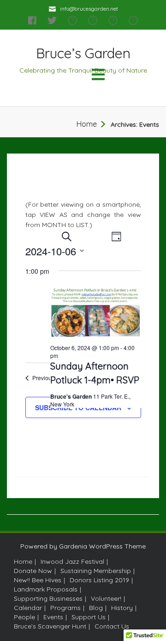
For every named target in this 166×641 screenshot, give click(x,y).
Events (53, 617)
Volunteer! (106, 598)
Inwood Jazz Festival (72, 561)
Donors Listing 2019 (99, 580)
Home (87, 124)
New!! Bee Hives (37, 580)
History (122, 608)
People (24, 617)
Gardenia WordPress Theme (102, 546)
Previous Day (49, 378)
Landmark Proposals (45, 589)
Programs (65, 608)
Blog (96, 608)
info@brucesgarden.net (89, 8)
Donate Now (33, 571)
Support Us (88, 617)
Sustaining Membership (95, 571)
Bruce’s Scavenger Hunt (50, 626)
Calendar (28, 608)
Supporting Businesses (48, 598)
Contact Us (112, 626)
